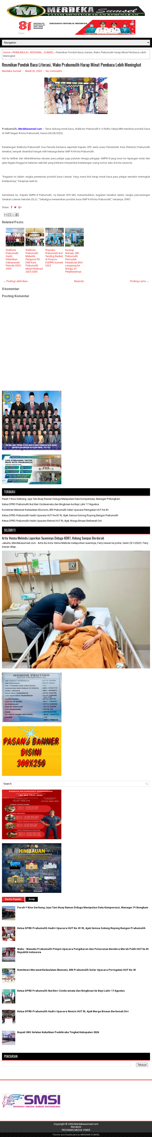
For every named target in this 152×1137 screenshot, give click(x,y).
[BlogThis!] (9, 215)
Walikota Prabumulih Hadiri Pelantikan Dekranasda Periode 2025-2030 (13, 259)
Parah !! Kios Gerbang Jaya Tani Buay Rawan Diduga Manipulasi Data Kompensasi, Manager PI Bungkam (61, 498)
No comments (54, 71)
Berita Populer (13, 899)
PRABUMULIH (20, 52)
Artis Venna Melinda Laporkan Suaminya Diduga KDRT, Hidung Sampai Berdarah (53, 538)
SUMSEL (49, 52)
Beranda (79, 281)
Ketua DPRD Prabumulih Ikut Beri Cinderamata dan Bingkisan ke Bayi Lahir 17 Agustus (50, 504)
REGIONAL (36, 52)
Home (6, 52)
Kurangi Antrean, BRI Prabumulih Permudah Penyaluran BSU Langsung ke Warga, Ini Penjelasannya (74, 260)
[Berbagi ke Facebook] (17, 215)
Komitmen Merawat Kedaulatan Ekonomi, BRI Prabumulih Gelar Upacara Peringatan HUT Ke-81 (55, 509)
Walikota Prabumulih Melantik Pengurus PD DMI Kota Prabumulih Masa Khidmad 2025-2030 (34, 260)
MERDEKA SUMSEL (90, 1134)
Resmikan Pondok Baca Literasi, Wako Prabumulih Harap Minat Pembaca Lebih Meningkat (71, 64)
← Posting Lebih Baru (15, 281)
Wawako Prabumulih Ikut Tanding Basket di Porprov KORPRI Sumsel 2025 (54, 257)
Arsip (31, 899)
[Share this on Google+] (20, 207)
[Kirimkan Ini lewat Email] (6, 215)
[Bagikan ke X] (13, 215)
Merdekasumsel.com (86, 1123)
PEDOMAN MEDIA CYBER (76, 1129)
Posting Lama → (139, 281)
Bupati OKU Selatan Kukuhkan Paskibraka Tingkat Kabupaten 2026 (58, 1032)
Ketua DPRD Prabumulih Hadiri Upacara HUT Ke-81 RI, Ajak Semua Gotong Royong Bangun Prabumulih (60, 515)
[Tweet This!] (15, 207)
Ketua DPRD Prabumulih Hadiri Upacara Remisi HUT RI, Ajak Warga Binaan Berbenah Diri (52, 520)
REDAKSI (76, 1126)
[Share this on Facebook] (11, 207)
